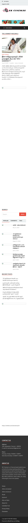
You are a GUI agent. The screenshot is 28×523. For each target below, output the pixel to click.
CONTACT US (6, 505)
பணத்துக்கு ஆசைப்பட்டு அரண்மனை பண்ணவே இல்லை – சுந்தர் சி (19, 265)
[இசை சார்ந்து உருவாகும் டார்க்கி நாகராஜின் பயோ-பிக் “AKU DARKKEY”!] (14, 46)
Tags (20, 220)
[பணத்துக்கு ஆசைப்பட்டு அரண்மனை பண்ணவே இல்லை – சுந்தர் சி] (7, 263)
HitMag (17, 521)
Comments (14, 220)
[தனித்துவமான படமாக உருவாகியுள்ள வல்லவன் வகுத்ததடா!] (7, 245)
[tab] (5, 220)
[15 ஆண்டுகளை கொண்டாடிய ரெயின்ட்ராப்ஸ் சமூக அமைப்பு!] (7, 234)
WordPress (10, 521)
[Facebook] (22, 4)
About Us (4, 503)
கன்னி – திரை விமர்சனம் (19, 225)
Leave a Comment (19, 63)
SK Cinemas (14, 518)
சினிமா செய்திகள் (5, 54)
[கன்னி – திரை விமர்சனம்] (7, 225)
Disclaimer (5, 511)
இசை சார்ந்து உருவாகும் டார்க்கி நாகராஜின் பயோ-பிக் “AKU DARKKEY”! (12, 59)
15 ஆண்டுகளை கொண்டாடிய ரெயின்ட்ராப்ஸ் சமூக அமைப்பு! (18, 236)
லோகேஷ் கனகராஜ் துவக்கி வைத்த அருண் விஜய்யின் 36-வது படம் (19, 255)
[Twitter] (23, 4)
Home (3, 486)
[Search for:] (14, 214)
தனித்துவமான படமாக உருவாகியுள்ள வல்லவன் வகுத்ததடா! (19, 246)
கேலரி (3, 494)
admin (12, 63)
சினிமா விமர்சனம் (6, 491)
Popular (5, 220)
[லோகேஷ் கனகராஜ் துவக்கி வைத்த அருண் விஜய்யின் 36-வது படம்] (7, 254)
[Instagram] (25, 4)
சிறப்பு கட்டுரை (5, 500)
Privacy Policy (5, 508)
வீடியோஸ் (4, 497)
